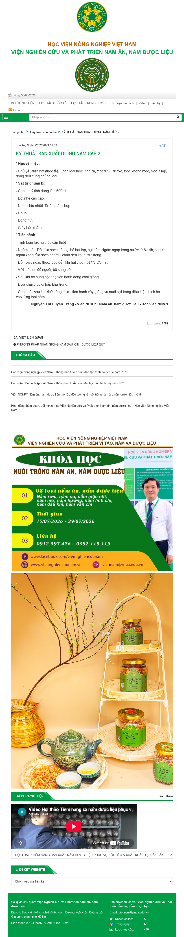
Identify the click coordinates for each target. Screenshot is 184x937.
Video (142, 103)
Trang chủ (17, 132)
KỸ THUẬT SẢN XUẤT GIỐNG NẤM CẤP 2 (90, 132)
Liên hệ (155, 103)
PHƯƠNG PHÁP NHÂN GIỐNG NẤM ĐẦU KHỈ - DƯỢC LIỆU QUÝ (61, 344)
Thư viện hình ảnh (122, 103)
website (38, 869)
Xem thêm (166, 796)
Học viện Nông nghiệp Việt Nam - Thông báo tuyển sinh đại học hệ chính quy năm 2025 (68, 376)
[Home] (92, 16)
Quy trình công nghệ (43, 132)
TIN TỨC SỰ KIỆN (21, 103)
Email (16, 110)
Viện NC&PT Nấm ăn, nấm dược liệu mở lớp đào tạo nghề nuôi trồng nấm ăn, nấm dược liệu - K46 (76, 387)
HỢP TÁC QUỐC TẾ (52, 103)
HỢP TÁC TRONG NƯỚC (88, 103)
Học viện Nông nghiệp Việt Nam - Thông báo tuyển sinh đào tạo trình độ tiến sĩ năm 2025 (69, 365)
